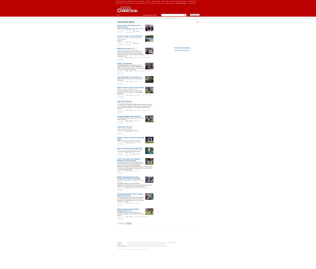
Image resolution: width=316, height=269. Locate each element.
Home (119, 18)
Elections (132, 18)
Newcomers (169, 242)
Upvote (119, 31)
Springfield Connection (170, 3)
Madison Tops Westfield (124, 63)
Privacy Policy (151, 244)
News (128, 242)
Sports (131, 242)
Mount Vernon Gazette (129, 3)
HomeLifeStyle (158, 242)
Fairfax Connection (165, 1)
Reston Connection (160, 3)
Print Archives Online (158, 18)
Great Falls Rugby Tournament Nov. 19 (129, 77)
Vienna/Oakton (125, 18)
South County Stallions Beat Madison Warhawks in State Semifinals (129, 160)
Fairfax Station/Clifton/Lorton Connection (178, 1)
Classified (167, 18)
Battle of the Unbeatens (124, 101)
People (174, 242)
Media (150, 18)
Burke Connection (140, 1)
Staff (128, 244)
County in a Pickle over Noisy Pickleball (129, 36)
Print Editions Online (159, 244)
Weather (142, 18)
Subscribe (198, 22)
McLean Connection (120, 3)
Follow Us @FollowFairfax (182, 48)
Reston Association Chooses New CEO (129, 148)
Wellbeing (164, 242)
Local (137, 18)
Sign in (118, 15)
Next (129, 223)
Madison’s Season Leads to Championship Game (130, 138)
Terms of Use (144, 244)
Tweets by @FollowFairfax (181, 50)
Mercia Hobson (136, 154)
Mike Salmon (136, 31)
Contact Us (173, 18)
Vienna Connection (127, 10)
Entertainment (151, 242)
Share (126, 30)
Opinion (136, 242)
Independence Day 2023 (124, 127)
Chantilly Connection (156, 1)
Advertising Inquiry (154, 246)
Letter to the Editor (163, 246)
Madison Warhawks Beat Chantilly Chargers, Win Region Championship (129, 178)
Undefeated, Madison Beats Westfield (129, 116)
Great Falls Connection (192, 1)
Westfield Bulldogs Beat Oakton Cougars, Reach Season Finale (130, 195)
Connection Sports (191, 3)
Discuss (130, 30)
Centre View (148, 1)
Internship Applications (144, 246)
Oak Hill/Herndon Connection (141, 3)
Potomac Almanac (151, 3)
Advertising (132, 244)
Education (144, 242)
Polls (146, 18)
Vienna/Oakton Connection (181, 3)
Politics (140, 242)
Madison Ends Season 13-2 (125, 48)
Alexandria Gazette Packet (121, 1)
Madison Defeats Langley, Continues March (130, 87)
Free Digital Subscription (132, 246)
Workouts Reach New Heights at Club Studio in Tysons (129, 26)
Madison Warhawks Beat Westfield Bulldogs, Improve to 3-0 (128, 210)
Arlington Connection (132, 1)
